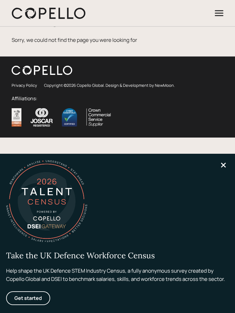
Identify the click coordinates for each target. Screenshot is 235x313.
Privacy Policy (24, 85)
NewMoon (164, 85)
